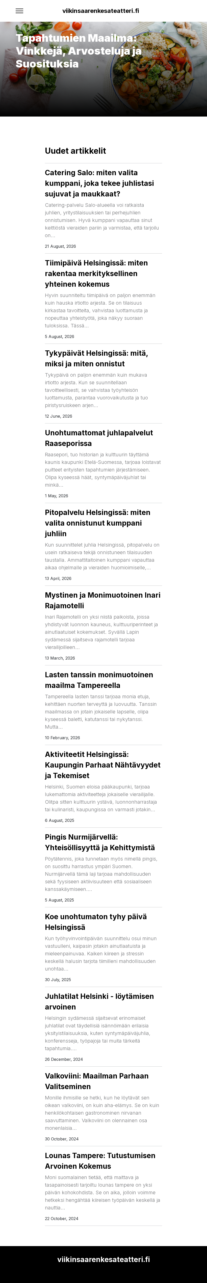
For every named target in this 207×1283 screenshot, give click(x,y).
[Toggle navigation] (19, 11)
